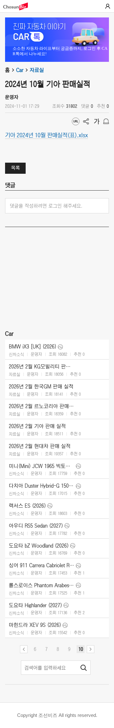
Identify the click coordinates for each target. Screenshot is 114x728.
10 (81, 649)
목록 (15, 168)
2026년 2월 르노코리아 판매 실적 (41, 406)
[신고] (106, 121)
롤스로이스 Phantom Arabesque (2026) (41, 585)
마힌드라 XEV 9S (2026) (35, 625)
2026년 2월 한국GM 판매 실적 (41, 386)
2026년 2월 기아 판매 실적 (37, 426)
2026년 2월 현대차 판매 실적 (40, 446)
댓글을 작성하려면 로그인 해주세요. (46, 206)
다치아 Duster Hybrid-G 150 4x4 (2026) (41, 486)
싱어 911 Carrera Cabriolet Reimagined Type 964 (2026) (41, 565)
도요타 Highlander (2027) (35, 605)
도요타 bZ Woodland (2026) (39, 546)
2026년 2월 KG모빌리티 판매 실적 (41, 366)
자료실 (37, 70)
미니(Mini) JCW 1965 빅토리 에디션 (41, 466)
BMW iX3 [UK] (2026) (32, 346)
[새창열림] (18, 6)
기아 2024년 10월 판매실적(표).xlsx (46, 135)
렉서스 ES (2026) (27, 506)
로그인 (107, 6)
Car (19, 70)
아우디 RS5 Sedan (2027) (36, 526)
